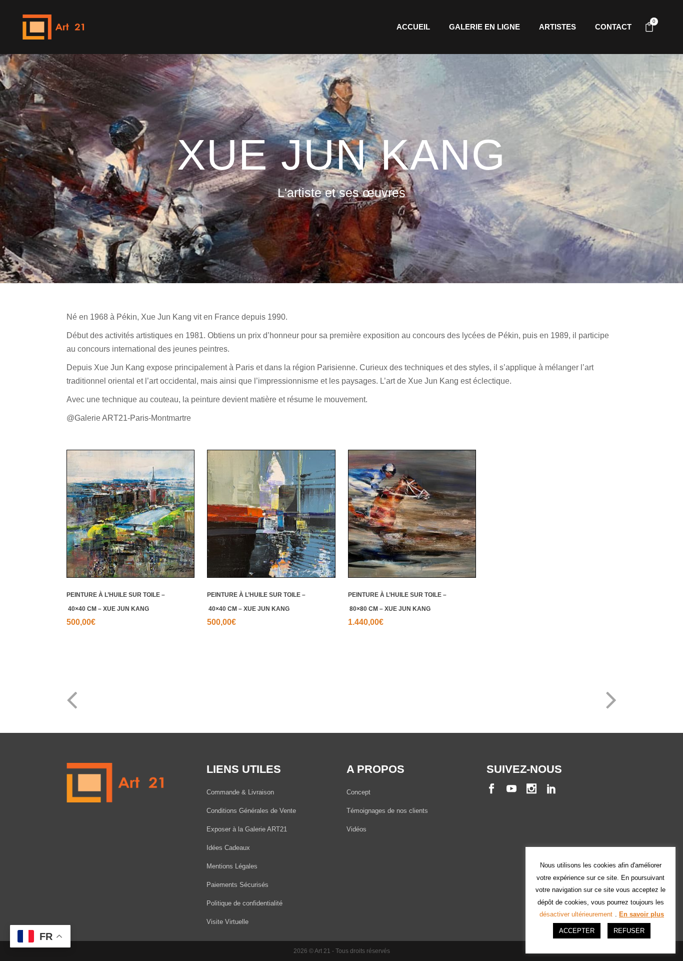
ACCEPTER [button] (576, 930)
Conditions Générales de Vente (251, 810)
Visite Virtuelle (227, 921)
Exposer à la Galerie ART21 (246, 829)
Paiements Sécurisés (237, 884)
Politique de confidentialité (244, 903)
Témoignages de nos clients (387, 810)
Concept (358, 792)
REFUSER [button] (629, 930)
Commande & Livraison (240, 792)
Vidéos (356, 829)
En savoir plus (641, 914)
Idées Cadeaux (228, 847)
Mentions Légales (232, 866)
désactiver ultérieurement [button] (576, 914)
